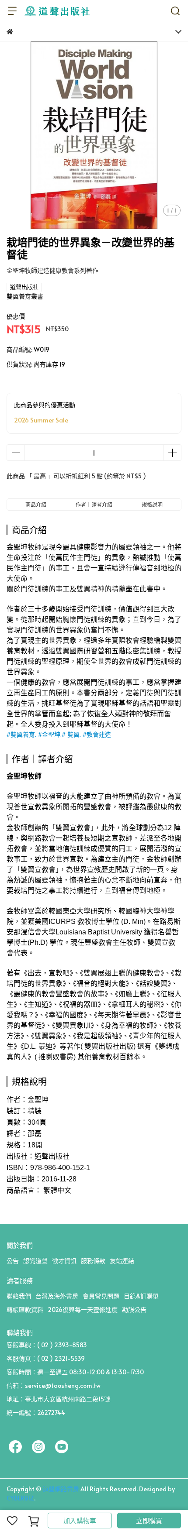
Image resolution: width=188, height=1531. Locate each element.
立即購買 (149, 1520)
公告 (13, 1260)
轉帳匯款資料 (25, 1309)
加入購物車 (79, 1520)
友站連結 (122, 1260)
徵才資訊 (64, 1260)
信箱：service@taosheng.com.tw (54, 1385)
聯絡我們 (19, 1296)
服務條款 (93, 1260)
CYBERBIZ (20, 1498)
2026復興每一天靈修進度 (83, 1309)
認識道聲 (35, 1260)
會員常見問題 (101, 1296)
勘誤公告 (134, 1309)
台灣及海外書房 (56, 1296)
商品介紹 (35, 504)
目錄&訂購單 (141, 1296)
